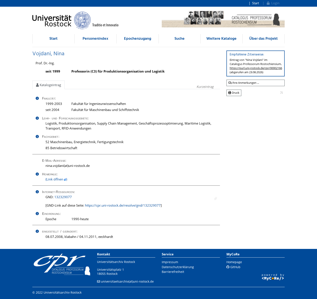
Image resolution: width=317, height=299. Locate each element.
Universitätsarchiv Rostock (116, 262)
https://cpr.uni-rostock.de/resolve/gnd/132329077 (123, 205)
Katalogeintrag (50, 85)
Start (255, 3)
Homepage (234, 262)
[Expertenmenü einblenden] (281, 93)
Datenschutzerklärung (178, 267)
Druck (235, 93)
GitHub (234, 267)
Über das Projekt (263, 39)
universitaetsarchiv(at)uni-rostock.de (127, 281)
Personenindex (95, 39)
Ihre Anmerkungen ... (245, 83)
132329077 (63, 197)
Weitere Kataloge (221, 39)
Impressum (170, 262)
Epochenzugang (137, 39)
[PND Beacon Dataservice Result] (215, 198)
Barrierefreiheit (173, 272)
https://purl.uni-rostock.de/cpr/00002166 (256, 68)
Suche (179, 39)
